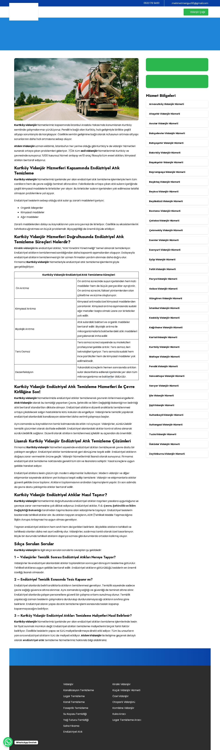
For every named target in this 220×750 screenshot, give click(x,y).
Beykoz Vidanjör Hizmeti (163, 191)
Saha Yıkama (71, 726)
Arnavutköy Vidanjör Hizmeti (166, 104)
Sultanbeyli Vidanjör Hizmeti (166, 415)
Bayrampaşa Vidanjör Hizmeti (167, 172)
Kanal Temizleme (74, 702)
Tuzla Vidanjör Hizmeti (162, 434)
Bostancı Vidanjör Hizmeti (164, 211)
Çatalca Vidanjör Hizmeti (164, 220)
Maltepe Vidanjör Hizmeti (164, 356)
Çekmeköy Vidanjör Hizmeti (166, 230)
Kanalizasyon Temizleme (78, 690)
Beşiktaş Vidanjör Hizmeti (164, 182)
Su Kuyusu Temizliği (75, 714)
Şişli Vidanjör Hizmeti (161, 405)
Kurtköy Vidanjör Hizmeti (164, 347)
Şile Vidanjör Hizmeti (161, 395)
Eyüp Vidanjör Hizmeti (162, 259)
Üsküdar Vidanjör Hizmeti (164, 444)
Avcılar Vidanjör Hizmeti (163, 123)
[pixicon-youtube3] (164, 725)
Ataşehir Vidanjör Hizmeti (164, 113)
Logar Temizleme (74, 696)
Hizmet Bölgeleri (96, 38)
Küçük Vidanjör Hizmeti (126, 690)
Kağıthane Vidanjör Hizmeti (165, 327)
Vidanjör (68, 684)
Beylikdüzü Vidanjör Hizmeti (166, 201)
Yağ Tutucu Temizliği (76, 720)
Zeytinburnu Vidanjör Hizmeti (167, 453)
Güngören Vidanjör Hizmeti (165, 298)
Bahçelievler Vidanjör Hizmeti (167, 133)
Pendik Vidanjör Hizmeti (163, 366)
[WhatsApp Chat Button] (8, 742)
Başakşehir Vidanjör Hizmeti (166, 162)
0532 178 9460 (151, 3)
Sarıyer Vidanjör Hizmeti (163, 385)
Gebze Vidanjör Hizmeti (163, 288)
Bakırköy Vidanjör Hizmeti (164, 152)
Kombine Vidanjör (123, 708)
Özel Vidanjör (120, 696)
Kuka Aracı (119, 714)
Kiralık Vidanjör (121, 684)
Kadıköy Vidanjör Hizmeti (164, 317)
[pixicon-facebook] (168, 725)
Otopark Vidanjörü (123, 702)
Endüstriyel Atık (72, 732)
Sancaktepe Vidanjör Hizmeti (166, 376)
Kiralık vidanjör (24, 248)
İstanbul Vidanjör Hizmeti (164, 308)
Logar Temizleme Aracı (126, 720)
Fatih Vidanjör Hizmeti (162, 269)
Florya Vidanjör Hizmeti (163, 279)
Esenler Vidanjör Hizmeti (163, 240)
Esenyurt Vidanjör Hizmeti (164, 249)
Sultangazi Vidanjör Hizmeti (165, 424)
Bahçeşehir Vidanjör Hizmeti (166, 143)
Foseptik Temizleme (75, 708)
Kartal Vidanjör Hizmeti (163, 337)
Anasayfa (74, 38)
